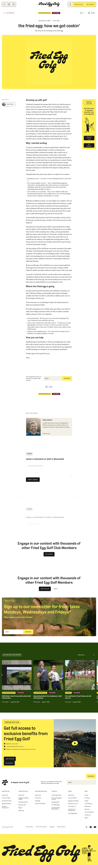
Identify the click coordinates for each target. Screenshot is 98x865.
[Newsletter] (9, 4)
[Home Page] (49, 4)
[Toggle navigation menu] (4, 4)
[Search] (13, 4)
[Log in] (70, 4)
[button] (91, 13)
